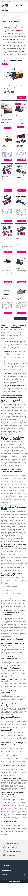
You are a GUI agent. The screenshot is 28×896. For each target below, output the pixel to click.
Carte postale (19, 268)
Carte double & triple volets (20, 238)
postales (17, 31)
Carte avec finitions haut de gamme (20, 146)
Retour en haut (20, 318)
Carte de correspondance (5, 299)
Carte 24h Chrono (20, 207)
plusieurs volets (6, 39)
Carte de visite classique (5, 146)
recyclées (22, 40)
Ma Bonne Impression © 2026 (14, 881)
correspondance (7, 34)
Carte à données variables (19, 299)
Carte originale (5, 176)
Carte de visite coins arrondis (6, 268)
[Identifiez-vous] (24, 5)
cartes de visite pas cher (8, 616)
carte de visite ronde (7, 805)
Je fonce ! (21, 97)
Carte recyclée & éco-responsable (20, 177)
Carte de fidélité (5, 207)
